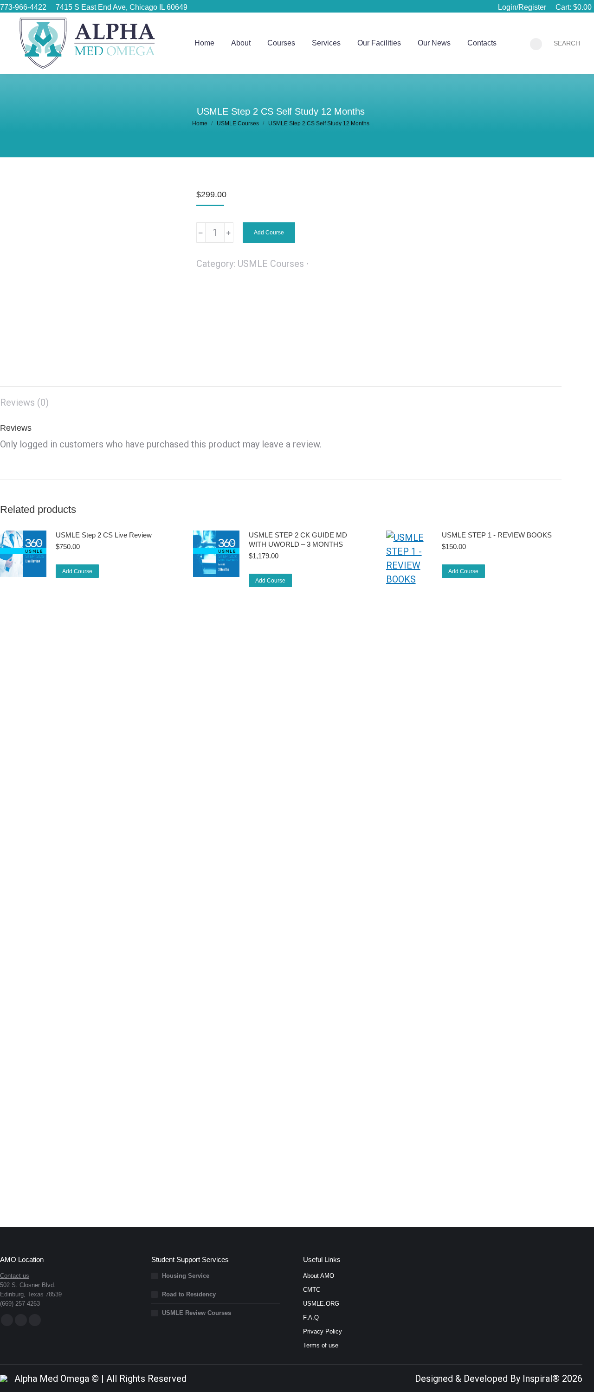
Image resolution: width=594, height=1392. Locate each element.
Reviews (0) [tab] (24, 402)
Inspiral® (541, 1378)
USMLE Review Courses (196, 1312)
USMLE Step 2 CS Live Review (104, 535)
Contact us (14, 1275)
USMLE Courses (271, 263)
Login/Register (522, 7)
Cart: (573, 7)
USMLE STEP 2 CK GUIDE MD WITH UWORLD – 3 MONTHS (298, 539)
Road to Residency (189, 1294)
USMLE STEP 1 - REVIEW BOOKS (497, 535)
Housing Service (185, 1275)
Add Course (269, 232)
